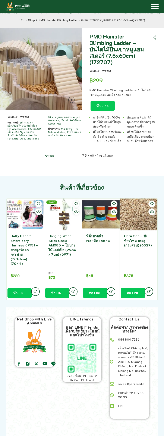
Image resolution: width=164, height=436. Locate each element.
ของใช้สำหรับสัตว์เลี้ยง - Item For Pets (22, 135)
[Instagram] (27, 363)
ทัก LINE (103, 106)
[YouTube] (45, 363)
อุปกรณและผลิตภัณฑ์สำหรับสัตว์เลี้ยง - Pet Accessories (23, 126)
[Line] (53, 363)
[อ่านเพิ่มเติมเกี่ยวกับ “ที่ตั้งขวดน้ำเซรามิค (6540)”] (111, 291)
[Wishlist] (38, 203)
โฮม (21, 20)
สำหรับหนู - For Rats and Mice (63, 130)
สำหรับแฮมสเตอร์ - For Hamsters (64, 133)
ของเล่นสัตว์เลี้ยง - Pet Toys (24, 130)
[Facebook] (19, 363)
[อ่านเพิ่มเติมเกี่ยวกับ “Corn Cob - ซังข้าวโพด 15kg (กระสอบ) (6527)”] (149, 291)
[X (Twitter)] (36, 363)
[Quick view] (38, 211)
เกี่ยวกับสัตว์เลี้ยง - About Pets (65, 122)
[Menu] (155, 6)
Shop (31, 20)
